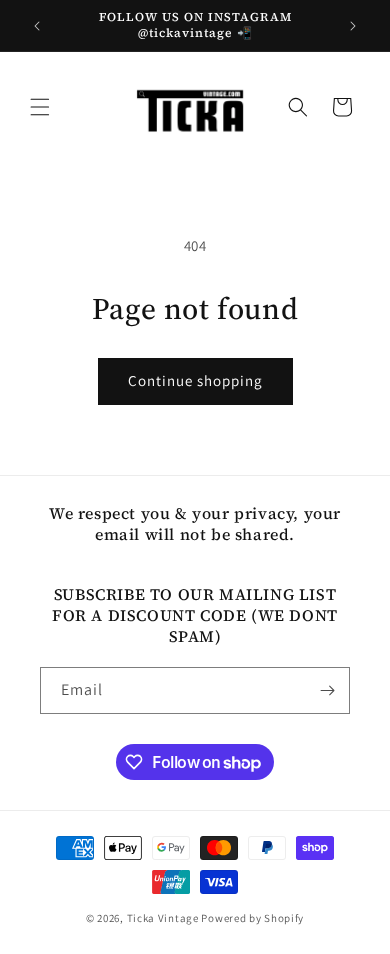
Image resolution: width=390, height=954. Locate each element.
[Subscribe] (327, 690)
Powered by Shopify (252, 918)
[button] (40, 107)
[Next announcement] (353, 26)
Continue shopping (195, 380)
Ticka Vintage (163, 918)
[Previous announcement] (37, 26)
